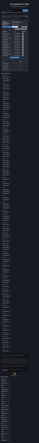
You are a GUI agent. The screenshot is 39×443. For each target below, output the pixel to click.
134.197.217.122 (17, 46)
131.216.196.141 (17, 44)
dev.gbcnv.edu (5, 36)
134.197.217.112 (17, 47)
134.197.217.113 (17, 33)
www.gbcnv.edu (5, 52)
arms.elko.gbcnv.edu (6, 33)
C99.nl (18, 375)
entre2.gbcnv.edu (5, 42)
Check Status (9, 26)
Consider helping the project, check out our (19, 6)
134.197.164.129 (17, 34)
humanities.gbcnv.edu (6, 44)
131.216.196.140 (17, 52)
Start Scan (25, 10)
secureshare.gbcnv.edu (6, 47)
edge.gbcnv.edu (5, 39)
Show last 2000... (3, 440)
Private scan (14, 12)
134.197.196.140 (17, 36)
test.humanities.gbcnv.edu (7, 50)
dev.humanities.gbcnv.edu (7, 38)
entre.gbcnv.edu (5, 41)
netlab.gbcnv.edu (5, 46)
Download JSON (24, 26)
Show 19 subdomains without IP (15, 57)
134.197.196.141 (17, 38)
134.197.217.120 (17, 41)
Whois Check (4, 26)
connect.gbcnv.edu (6, 34)
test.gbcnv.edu (5, 49)
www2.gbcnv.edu (5, 55)
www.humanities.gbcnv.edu (7, 53)
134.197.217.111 (17, 39)
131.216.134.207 (17, 42)
